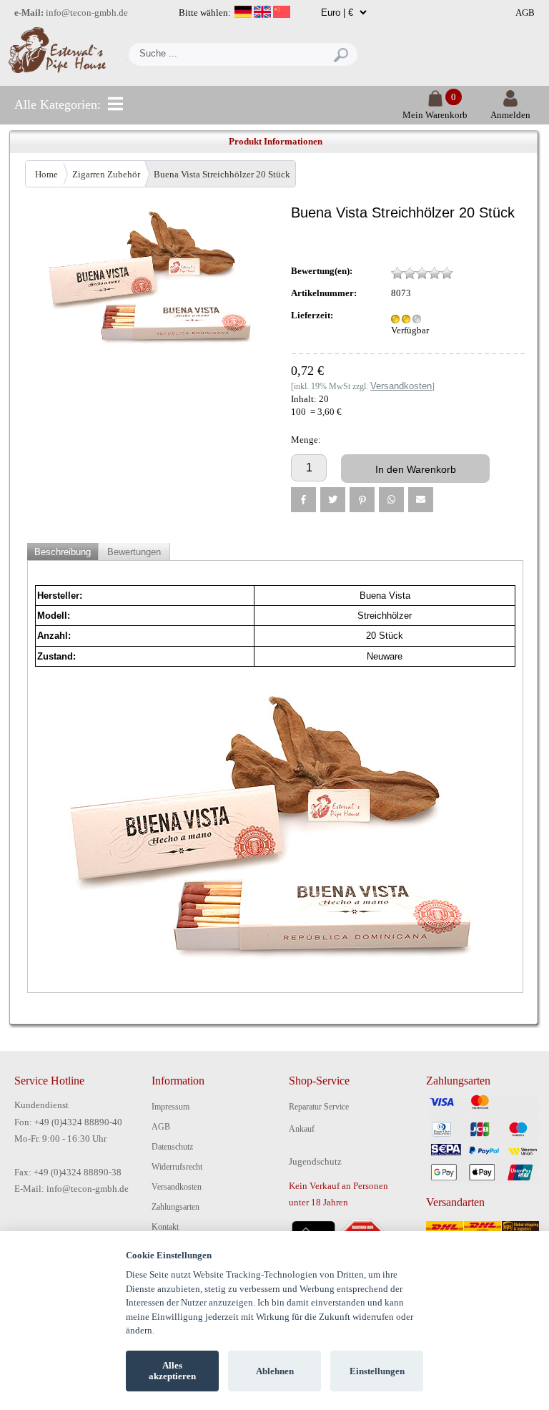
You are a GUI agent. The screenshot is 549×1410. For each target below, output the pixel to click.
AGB (525, 12)
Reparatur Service (319, 1107)
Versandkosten (177, 1187)
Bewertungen (134, 552)
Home (46, 174)
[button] (303, 499)
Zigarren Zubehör (106, 174)
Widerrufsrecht (177, 1167)
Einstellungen (377, 1371)
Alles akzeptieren (172, 1371)
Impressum (170, 1107)
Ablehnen (275, 1371)
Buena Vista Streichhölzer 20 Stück (222, 174)
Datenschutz (172, 1147)
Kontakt (165, 1227)
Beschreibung (62, 552)
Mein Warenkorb (435, 114)
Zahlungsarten (175, 1207)
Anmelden (510, 114)
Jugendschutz (315, 1161)
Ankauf (302, 1129)
